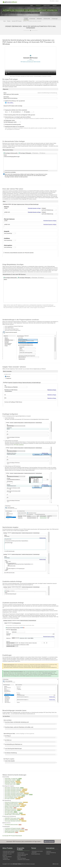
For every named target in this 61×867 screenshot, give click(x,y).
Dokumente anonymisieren (10, 809)
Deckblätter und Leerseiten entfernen (12, 805)
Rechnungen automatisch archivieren (13, 821)
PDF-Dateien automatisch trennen (12, 791)
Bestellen (40, 18)
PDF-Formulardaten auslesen (11, 797)
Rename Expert (6, 859)
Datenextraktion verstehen (10, 780)
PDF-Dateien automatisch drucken (12, 787)
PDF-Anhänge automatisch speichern (13, 795)
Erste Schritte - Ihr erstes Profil (11, 778)
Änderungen (55, 18)
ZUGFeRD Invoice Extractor (23, 859)
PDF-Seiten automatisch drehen (11, 813)
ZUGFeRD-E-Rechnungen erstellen (12, 818)
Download (33, 18)
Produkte (38, 5)
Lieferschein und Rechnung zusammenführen (14, 829)
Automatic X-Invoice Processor (7, 854)
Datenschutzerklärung (51, 852)
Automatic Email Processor (9, 851)
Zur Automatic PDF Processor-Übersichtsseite (12, 835)
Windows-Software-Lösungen (28, 864)
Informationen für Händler (37, 851)
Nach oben (56, 864)
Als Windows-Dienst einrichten (11, 824)
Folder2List (5, 858)
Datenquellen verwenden (10, 782)
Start (27, 18)
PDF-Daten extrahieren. (19, 444)
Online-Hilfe (47, 18)
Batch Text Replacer (7, 856)
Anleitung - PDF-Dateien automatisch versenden (32, 21)
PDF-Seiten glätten (9, 811)
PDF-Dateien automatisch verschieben (13, 790)
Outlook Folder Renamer (23, 854)
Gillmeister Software (17, 864)
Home (31, 5)
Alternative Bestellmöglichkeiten (35, 853)
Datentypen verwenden (10, 781)
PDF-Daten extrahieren (10, 798)
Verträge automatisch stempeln (11, 803)
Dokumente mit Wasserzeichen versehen (13, 802)
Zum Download (50, 841)
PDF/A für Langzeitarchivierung (11, 819)
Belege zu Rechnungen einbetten (12, 806)
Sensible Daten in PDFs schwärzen (12, 814)
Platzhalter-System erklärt (10, 784)
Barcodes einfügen (9, 807)
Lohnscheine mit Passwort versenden (13, 828)
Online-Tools (46, 5)
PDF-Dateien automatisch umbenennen (13, 789)
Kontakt (55, 5)
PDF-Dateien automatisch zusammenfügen (14, 793)
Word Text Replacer (22, 858)
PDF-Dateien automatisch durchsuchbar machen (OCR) (16, 794)
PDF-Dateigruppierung (10, 832)
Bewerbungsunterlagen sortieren (12, 831)
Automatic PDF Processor (17, 21)
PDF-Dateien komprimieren (11, 810)
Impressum (48, 851)
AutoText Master (21, 852)
